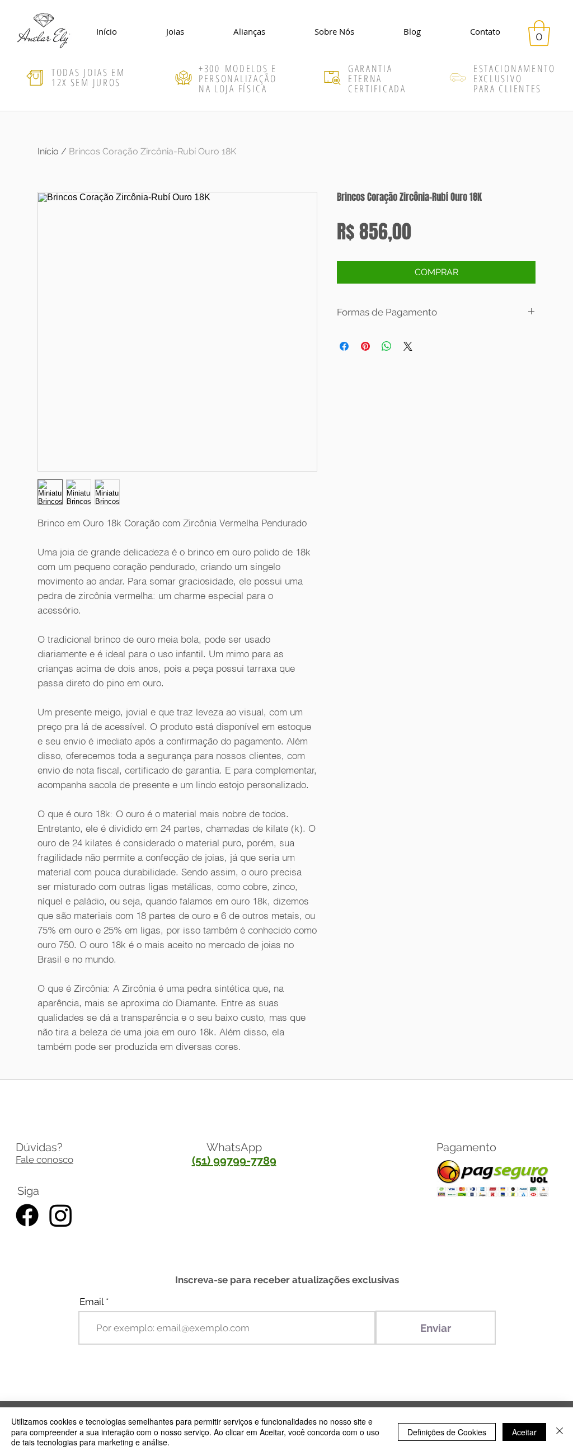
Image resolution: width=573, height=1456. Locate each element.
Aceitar (524, 1432)
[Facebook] (27, 1215)
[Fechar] (559, 1431)
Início (48, 151)
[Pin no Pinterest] (365, 346)
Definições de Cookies (446, 1432)
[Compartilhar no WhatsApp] (386, 346)
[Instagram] (61, 1215)
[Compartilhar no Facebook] (344, 346)
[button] (539, 33)
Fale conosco (44, 1159)
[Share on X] (408, 346)
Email (91, 1302)
